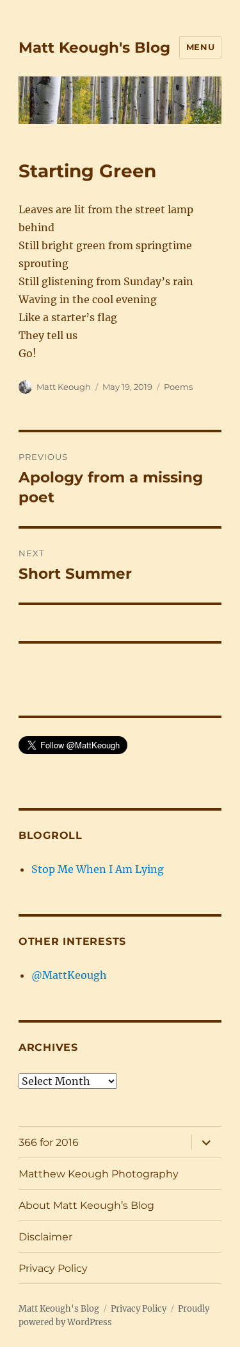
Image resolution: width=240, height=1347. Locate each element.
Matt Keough (63, 387)
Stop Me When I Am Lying (97, 869)
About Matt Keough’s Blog (86, 1205)
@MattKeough (69, 975)
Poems (178, 387)
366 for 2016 (49, 1142)
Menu (200, 47)
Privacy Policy (53, 1268)
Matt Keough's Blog (94, 48)
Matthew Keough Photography (99, 1174)
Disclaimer (45, 1237)
